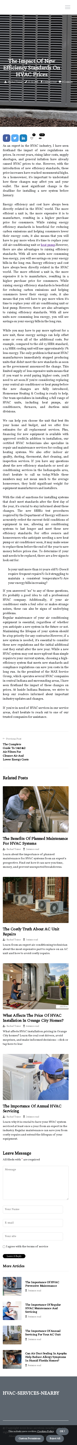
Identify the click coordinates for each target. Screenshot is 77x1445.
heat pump (48, 245)
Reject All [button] (55, 1438)
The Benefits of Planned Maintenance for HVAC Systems (35, 841)
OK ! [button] (62, 1431)
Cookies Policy (45, 1431)
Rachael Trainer (15, 82)
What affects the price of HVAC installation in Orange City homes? (33, 1017)
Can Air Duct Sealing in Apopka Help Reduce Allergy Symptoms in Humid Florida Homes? (46, 1357)
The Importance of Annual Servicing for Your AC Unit (43, 1333)
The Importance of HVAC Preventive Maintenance (42, 1284)
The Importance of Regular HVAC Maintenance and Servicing (43, 1308)
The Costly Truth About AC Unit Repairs (31, 931)
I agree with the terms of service (27, 1246)
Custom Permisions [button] (29, 1438)
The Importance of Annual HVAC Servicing (32, 1108)
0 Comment (67, 82)
